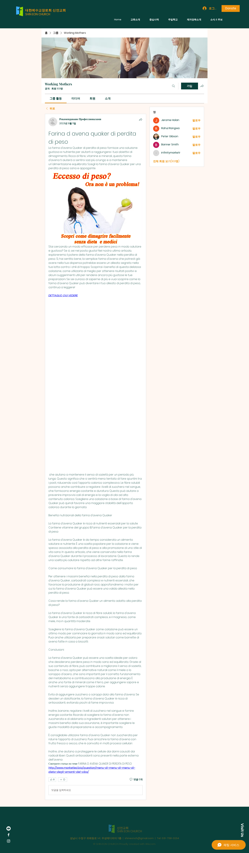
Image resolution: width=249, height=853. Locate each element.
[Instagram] (8, 841)
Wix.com (150, 837)
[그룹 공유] (202, 86)
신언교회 (123, 822)
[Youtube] (8, 828)
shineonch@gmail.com (139, 832)
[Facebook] (8, 835)
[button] (242, 830)
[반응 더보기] (62, 779)
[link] (56, 98)
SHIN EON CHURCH (37, 14)
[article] (95, 457)
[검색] (173, 86)
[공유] (141, 119)
